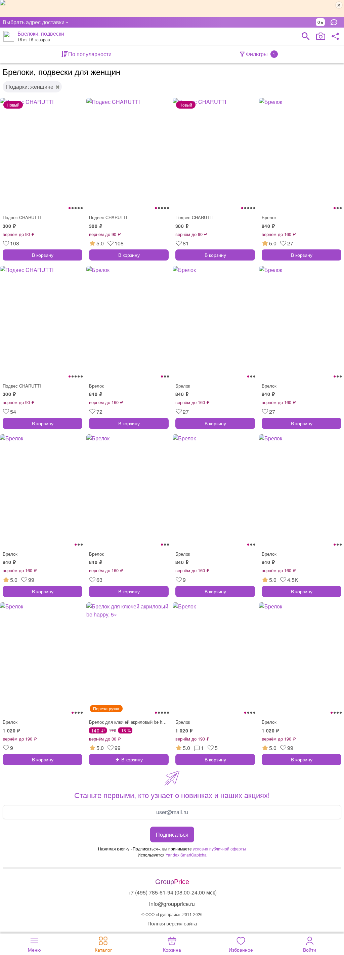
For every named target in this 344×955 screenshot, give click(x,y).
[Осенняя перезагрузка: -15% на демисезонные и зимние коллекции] (172, 8)
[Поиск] (305, 36)
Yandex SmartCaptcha (186, 855)
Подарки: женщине (29, 86)
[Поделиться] (335, 36)
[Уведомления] (335, 22)
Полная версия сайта (172, 923)
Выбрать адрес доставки (33, 22)
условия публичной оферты (219, 848)
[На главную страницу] (8, 36)
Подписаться (172, 834)
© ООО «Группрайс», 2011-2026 (172, 914)
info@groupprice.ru (172, 904)
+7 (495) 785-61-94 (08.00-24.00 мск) (172, 892)
